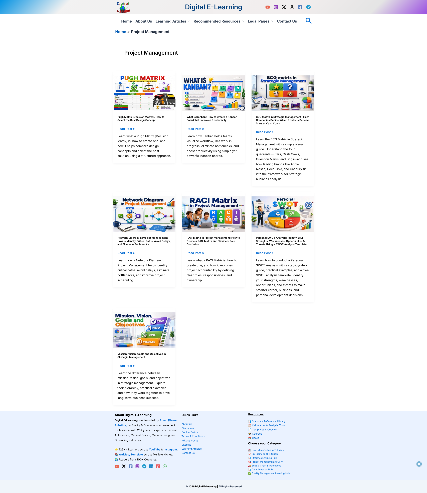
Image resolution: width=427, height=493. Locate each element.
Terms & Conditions (193, 436)
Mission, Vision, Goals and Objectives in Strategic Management (141, 355)
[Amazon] (292, 7)
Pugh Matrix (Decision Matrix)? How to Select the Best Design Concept (140, 118)
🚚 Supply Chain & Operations (264, 465)
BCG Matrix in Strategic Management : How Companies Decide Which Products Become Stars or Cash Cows (282, 120)
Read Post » (126, 129)
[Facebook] (300, 7)
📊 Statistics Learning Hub (262, 457)
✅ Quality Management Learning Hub (269, 473)
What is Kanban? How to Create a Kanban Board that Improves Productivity (212, 118)
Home (126, 21)
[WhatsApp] (165, 466)
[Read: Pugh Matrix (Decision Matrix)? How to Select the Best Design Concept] (144, 93)
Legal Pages (258, 21)
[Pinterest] (158, 466)
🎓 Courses (255, 433)
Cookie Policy (189, 432)
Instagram (170, 449)
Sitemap (186, 444)
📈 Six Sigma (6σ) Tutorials (263, 453)
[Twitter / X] (284, 7)
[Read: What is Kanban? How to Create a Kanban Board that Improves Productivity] (213, 93)
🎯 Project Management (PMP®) (266, 461)
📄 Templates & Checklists (264, 429)
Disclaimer (187, 428)
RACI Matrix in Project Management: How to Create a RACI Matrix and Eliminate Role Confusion (213, 241)
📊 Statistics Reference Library (266, 421)
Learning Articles (171, 21)
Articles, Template (131, 454)
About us (143, 21)
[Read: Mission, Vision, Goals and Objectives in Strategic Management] (144, 330)
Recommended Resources (217, 21)
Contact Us (287, 21)
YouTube (154, 449)
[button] (188, 21)
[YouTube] (267, 7)
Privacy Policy (189, 440)
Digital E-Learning (213, 7)
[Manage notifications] (419, 464)
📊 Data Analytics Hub (260, 469)
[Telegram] (308, 7)
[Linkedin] (151, 466)
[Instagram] (275, 7)
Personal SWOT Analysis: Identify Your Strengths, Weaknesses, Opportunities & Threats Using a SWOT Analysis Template (281, 241)
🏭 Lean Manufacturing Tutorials (266, 450)
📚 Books (253, 437)
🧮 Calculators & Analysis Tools (267, 425)
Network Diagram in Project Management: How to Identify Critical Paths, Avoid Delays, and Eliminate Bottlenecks (144, 241)
